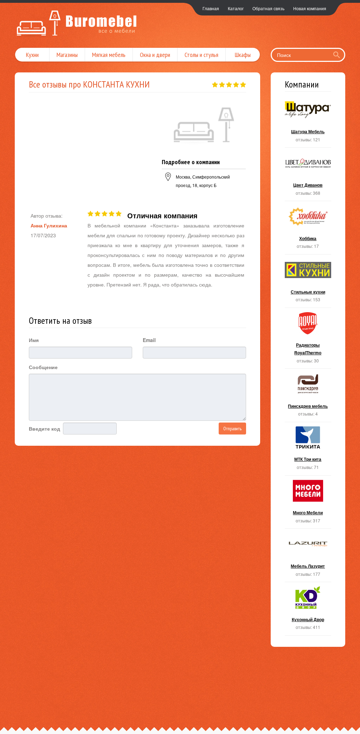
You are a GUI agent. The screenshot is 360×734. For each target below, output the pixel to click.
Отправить (232, 428)
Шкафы (243, 55)
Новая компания (309, 8)
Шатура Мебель (308, 123)
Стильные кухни (308, 283)
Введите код (44, 428)
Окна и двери (155, 55)
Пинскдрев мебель (308, 397)
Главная (210, 8)
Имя (34, 339)
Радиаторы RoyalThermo (308, 340)
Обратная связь (268, 8)
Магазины (67, 55)
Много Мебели (308, 504)
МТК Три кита (308, 450)
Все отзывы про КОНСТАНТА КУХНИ (89, 84)
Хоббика (308, 229)
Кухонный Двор (308, 610)
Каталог (236, 8)
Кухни (32, 55)
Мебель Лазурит (308, 557)
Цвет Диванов (308, 176)
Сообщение (43, 367)
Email (149, 339)
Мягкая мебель (109, 55)
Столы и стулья (201, 55)
